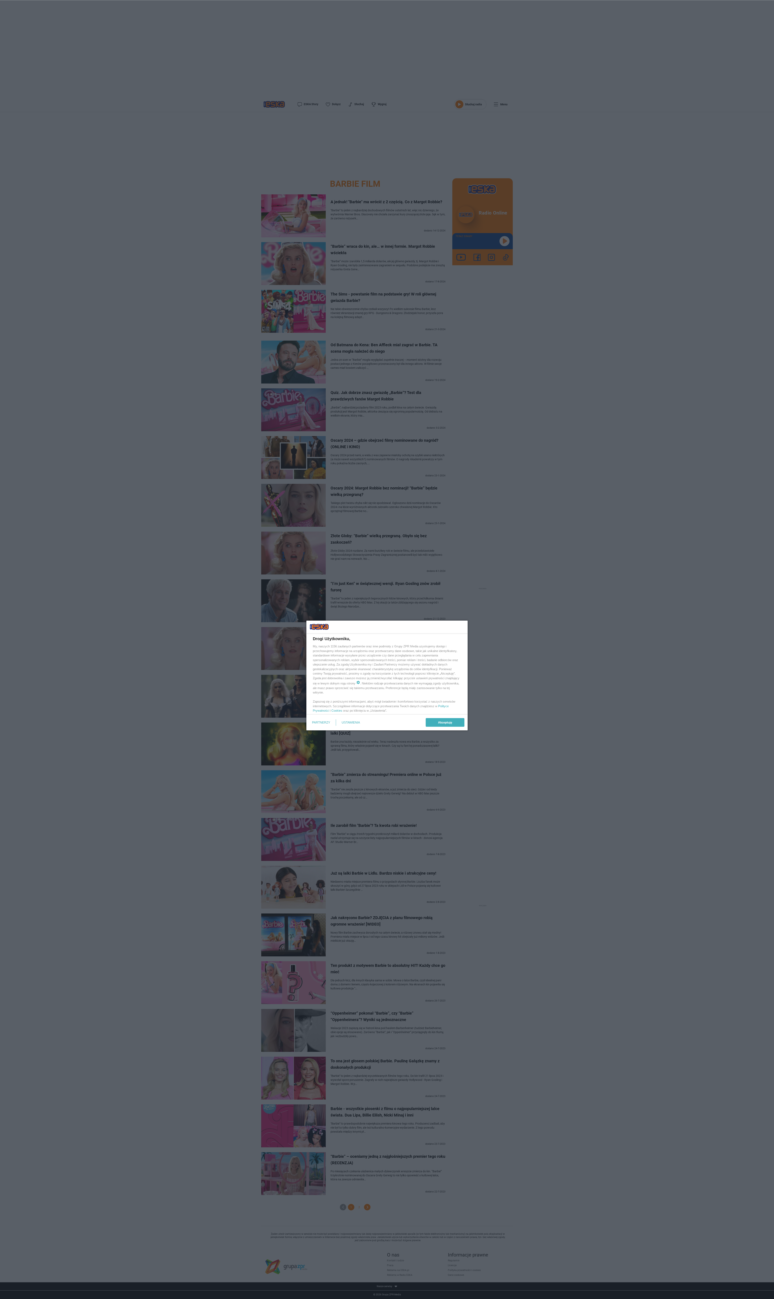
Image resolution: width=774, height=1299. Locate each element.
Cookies (336, 710)
